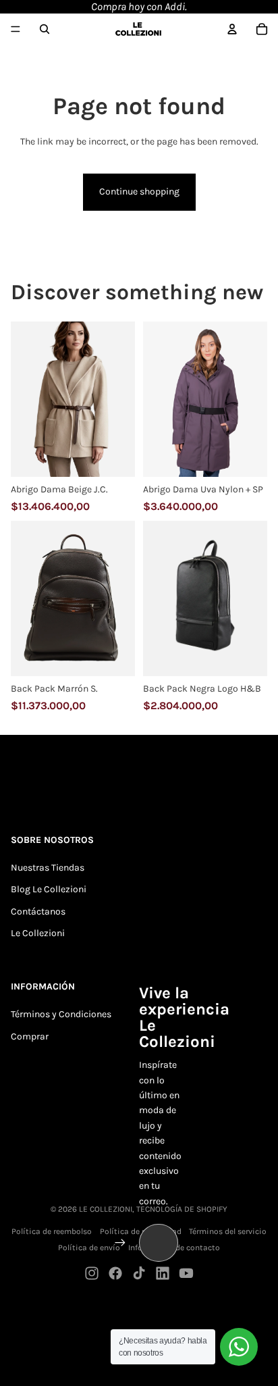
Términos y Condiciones (61, 1014)
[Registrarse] (120, 1243)
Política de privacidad (141, 1231)
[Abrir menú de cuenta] (232, 29)
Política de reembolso (51, 1231)
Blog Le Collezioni (48, 889)
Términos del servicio (228, 1231)
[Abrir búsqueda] (44, 29)
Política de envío (89, 1247)
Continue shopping (139, 191)
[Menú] (15, 29)
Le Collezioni (38, 933)
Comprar (30, 1036)
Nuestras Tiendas (47, 867)
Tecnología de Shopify (181, 1209)
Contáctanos (38, 911)
